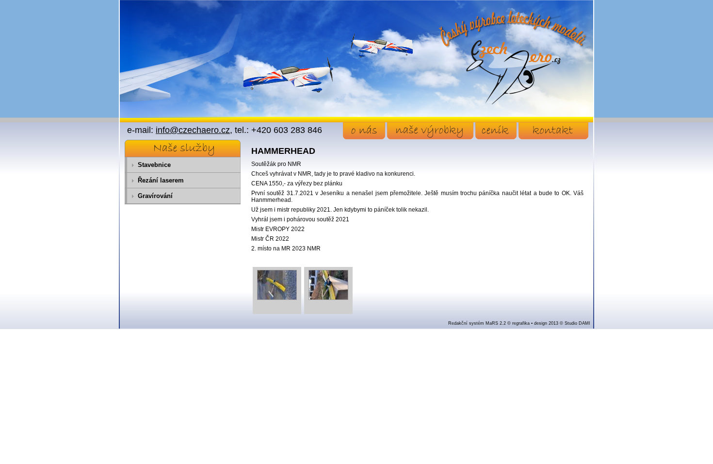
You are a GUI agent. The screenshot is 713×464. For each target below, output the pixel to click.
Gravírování (155, 195)
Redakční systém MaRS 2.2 (477, 323)
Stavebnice (154, 164)
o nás (364, 130)
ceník (496, 130)
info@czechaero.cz (193, 130)
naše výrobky (430, 130)
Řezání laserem (161, 180)
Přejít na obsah (22, 4)
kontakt (553, 130)
